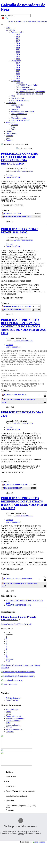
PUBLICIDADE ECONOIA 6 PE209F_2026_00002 (19, 231)
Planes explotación (13, 725)
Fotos (8, 138)
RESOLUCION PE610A (13, 488)
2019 (18, 45)
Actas (8, 723)
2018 (18, 43)
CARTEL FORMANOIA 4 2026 (16, 485)
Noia (13, 127)
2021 (18, 50)
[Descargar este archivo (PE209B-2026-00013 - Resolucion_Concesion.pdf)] (3, 583)
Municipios (10, 122)
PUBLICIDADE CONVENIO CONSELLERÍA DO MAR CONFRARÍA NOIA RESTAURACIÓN (19, 158)
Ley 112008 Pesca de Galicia (27, 85)
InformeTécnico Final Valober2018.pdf (16, 624)
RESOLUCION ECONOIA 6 (14, 310)
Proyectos (14, 116)
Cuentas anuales (17, 32)
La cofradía (10, 30)
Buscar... (4, 15)
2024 (18, 56)
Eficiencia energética (19, 118)
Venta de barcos (12, 709)
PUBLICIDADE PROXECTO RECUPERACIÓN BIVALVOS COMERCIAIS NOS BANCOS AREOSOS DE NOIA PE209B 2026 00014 (23, 326)
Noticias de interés (13, 698)
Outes (13, 129)
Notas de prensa (12, 700)
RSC (13, 96)
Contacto (9, 140)
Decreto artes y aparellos (25, 89)
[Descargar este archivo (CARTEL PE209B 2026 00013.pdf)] (3, 578)
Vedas (8, 712)
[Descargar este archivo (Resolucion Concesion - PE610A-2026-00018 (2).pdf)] (3, 488)
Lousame (14, 125)
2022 (18, 52)
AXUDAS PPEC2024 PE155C (18, 605)
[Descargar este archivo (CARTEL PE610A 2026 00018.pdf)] (3, 485)
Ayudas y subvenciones (23, 171)
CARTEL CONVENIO (12, 213)
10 (7, 657)
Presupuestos (16, 61)
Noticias (9, 131)
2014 (18, 34)
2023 (18, 54)
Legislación (15, 81)
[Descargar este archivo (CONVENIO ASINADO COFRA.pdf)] (3, 217)
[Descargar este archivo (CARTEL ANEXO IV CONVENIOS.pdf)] (3, 213)
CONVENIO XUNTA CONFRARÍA (17, 217)
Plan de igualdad (17, 98)
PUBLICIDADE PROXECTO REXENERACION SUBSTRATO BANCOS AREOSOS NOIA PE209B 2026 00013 (24, 503)
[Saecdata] (39, 842)
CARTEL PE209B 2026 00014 (15, 395)
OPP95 (9, 727)
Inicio (8, 28)
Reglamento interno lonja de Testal (29, 94)
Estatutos (19, 83)
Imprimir (9, 175)
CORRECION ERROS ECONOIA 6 (17, 306)
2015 (18, 36)
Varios (8, 714)
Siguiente (9, 659)
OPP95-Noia (11, 103)
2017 (18, 41)
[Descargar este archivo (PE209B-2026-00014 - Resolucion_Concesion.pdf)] (3, 399)
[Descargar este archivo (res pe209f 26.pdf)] (3, 310)
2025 (18, 59)
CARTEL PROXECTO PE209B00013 (18, 578)
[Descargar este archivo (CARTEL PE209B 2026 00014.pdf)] (3, 395)
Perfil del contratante (19, 114)
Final (8, 661)
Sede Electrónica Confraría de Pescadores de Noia (27, 21)
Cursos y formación (13, 716)
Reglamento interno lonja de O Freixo (30, 92)
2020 (18, 48)
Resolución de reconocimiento (22, 111)
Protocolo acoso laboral (20, 100)
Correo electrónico (13, 177)
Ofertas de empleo (13, 720)
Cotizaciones (11, 133)
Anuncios (9, 136)
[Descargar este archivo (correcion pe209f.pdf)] (3, 306)
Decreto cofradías (22, 87)
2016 (18, 39)
